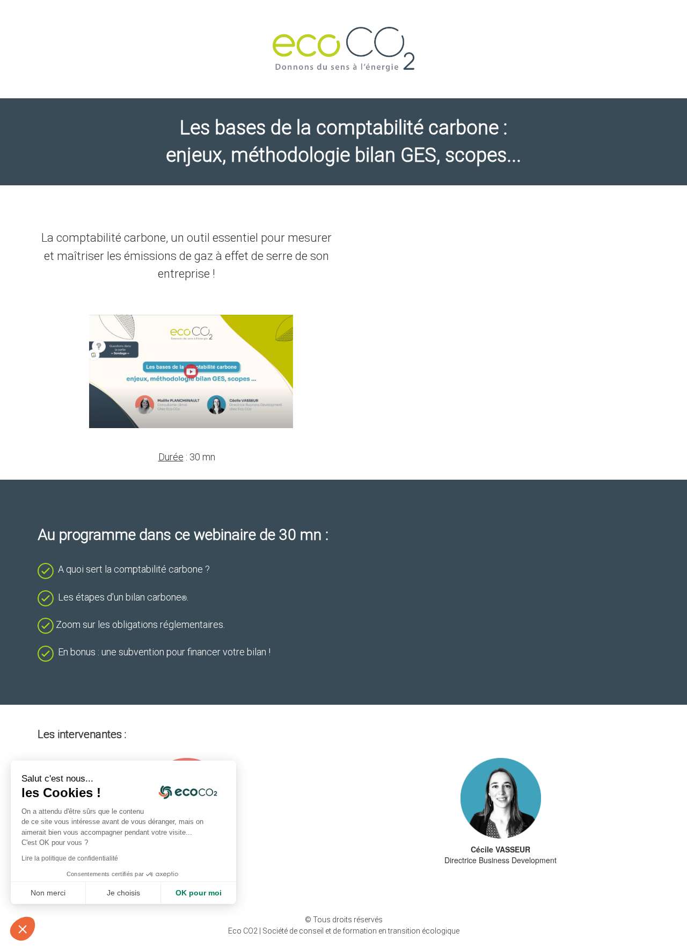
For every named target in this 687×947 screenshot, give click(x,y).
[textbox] (186, 332)
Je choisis (123, 892)
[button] (22, 929)
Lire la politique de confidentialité (69, 858)
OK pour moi (199, 892)
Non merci (48, 892)
